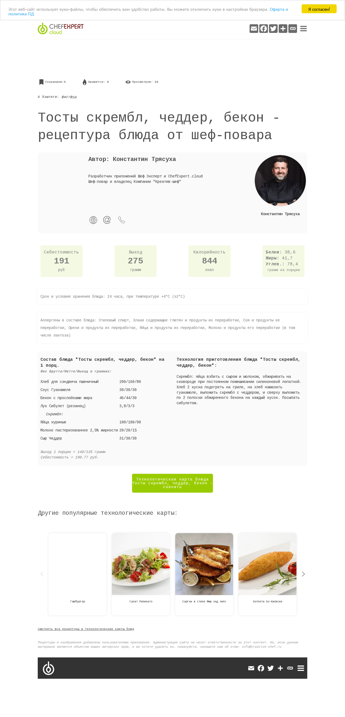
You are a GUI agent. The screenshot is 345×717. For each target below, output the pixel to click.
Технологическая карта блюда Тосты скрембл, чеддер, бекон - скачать (172, 483)
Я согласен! (319, 8)
